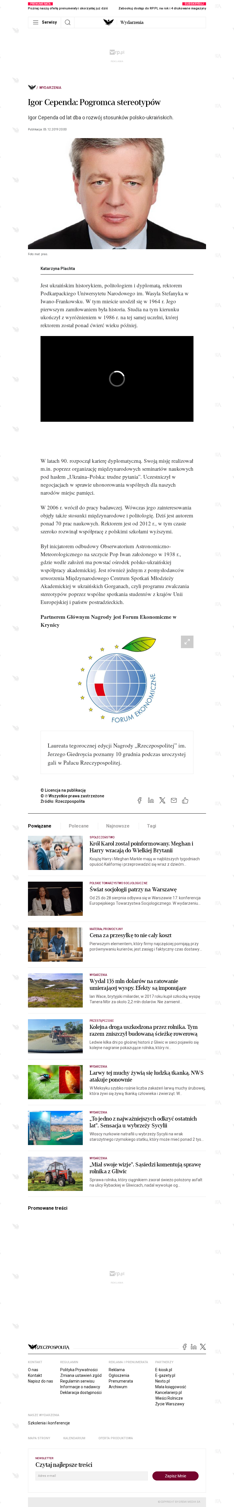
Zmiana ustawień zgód (81, 1375)
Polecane (79, 826)
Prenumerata (121, 1381)
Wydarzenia (132, 22)
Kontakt (35, 1375)
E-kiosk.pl (163, 1369)
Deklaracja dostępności (81, 1392)
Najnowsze (118, 826)
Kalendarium (74, 1438)
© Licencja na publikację (63, 790)
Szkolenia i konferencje (49, 1423)
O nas (33, 1369)
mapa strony (39, 1438)
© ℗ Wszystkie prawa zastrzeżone (72, 796)
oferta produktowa (115, 1438)
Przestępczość (102, 1020)
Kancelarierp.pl (168, 1392)
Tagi (151, 826)
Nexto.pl (162, 1381)
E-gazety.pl (165, 1375)
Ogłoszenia (119, 1375)
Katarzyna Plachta (58, 268)
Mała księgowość (170, 1387)
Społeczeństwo (102, 837)
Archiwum (118, 1387)
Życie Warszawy (169, 1404)
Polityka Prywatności (79, 1369)
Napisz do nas (40, 1381)
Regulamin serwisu (77, 1381)
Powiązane (39, 826)
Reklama (117, 1369)
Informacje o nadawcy (80, 1387)
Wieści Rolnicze (169, 1398)
